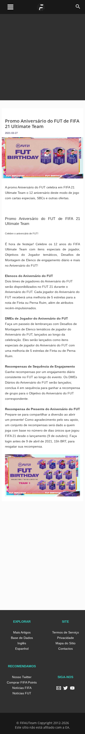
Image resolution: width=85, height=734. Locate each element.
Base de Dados (22, 638)
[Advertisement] (42, 56)
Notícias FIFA (22, 688)
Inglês (21, 643)
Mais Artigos (22, 632)
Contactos (65, 648)
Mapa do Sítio (65, 643)
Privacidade (65, 638)
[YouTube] (72, 688)
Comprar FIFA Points (22, 682)
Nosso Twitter (22, 677)
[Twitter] (65, 688)
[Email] (58, 688)
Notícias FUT (21, 693)
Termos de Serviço (65, 632)
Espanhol (22, 648)
